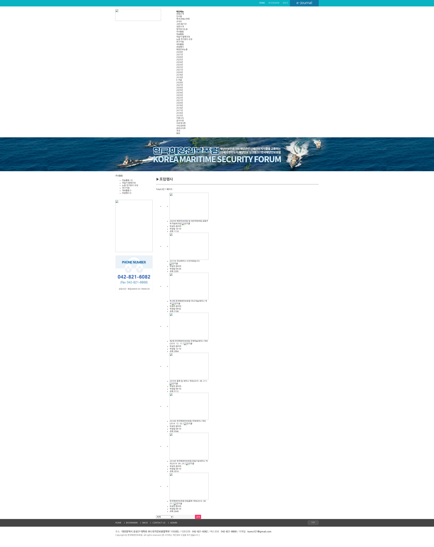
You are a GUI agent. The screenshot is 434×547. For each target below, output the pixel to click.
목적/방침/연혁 (183, 19)
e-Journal (304, 3)
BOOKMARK (274, 3)
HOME (118, 523)
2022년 (179, 67)
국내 (178, 131)
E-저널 (179, 80)
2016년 (179, 113)
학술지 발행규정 (183, 37)
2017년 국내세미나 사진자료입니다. (185, 261)
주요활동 (180, 32)
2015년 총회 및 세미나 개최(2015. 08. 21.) (188, 381)
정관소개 (180, 27)
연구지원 (180, 42)
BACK (285, 3)
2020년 (179, 72)
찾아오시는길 (182, 29)
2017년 (179, 111)
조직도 (179, 22)
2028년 (179, 52)
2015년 (179, 116)
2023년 (179, 65)
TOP (313, 522)
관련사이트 (181, 128)
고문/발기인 (181, 24)
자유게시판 (181, 123)
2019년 (179, 75)
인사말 (179, 16)
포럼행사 (180, 47)
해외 (178, 133)
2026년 (179, 57)
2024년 (179, 62)
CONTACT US (158, 523)
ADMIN (173, 523)
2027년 (179, 55)
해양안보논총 (182, 49)
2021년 (179, 70)
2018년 (179, 77)
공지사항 (180, 121)
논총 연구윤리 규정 (184, 39)
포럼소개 (180, 14)
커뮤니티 (180, 118)
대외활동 (180, 44)
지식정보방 (181, 126)
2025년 (179, 60)
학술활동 (180, 34)
